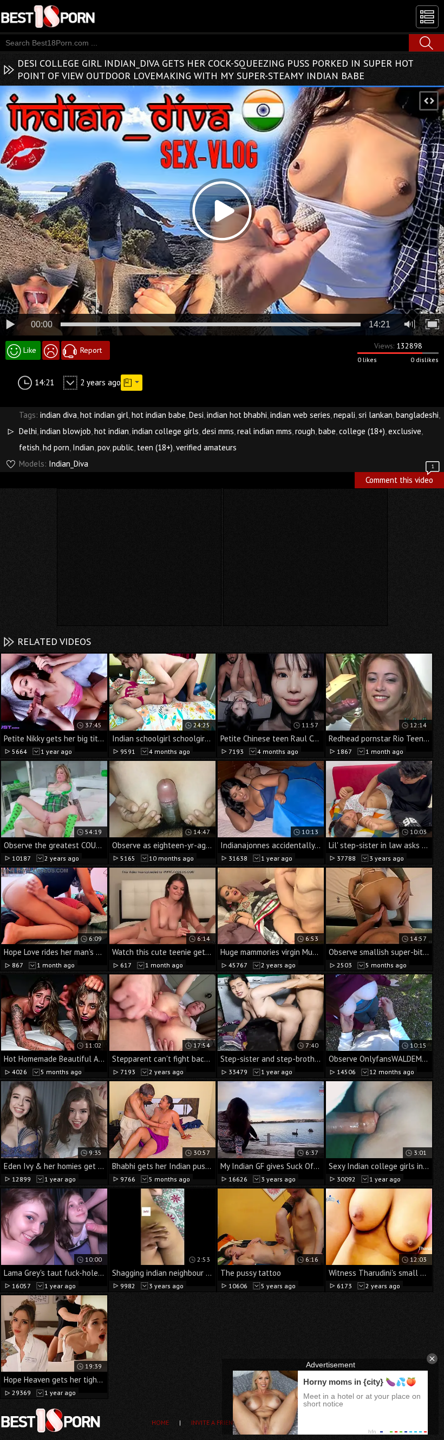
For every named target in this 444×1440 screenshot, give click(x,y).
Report (91, 350)
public (123, 447)
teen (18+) (155, 447)
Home (160, 1422)
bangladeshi (417, 415)
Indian (83, 447)
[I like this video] (23, 350)
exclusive (404, 431)
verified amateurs (206, 447)
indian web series (300, 415)
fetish (29, 447)
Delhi (28, 431)
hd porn (56, 447)
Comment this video (399, 478)
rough (305, 431)
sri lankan (375, 415)
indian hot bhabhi (237, 415)
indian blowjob (65, 431)
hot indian (111, 431)
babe (327, 431)
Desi (196, 415)
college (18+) (362, 431)
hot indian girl (104, 415)
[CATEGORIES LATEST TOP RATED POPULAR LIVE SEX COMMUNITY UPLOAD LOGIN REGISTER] (427, 16)
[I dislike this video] (51, 350)
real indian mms (264, 431)
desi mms (218, 431)
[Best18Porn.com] (48, 16)
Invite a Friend (214, 1422)
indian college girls (165, 431)
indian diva (58, 415)
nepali (344, 415)
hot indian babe (159, 415)
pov (103, 447)
